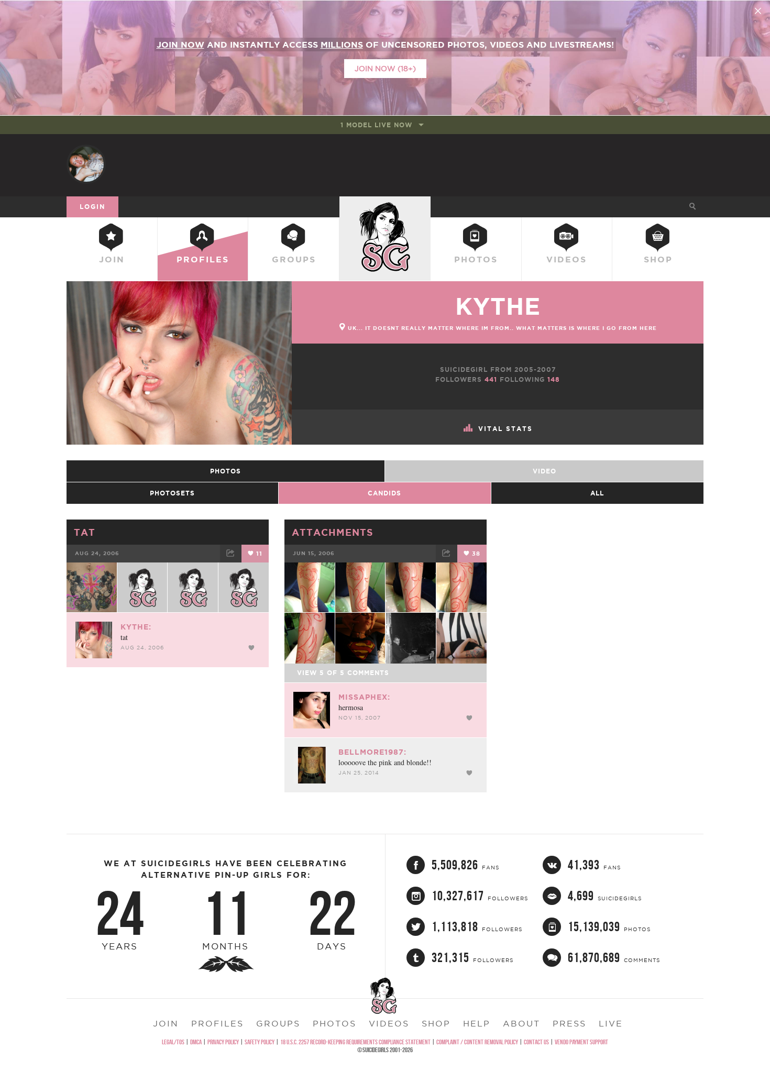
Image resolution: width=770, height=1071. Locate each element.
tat (84, 532)
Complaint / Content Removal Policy (477, 1042)
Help (476, 1023)
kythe (498, 306)
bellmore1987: (372, 752)
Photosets (172, 493)
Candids (384, 493)
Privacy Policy (223, 1042)
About (521, 1023)
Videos (566, 259)
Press (569, 1023)
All (597, 493)
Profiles (203, 259)
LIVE (611, 1023)
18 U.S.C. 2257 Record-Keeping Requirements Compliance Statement (355, 1042)
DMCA (196, 1042)
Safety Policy (259, 1042)
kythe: (135, 627)
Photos (476, 259)
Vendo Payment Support (581, 1042)
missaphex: (364, 697)
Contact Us (536, 1042)
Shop (658, 259)
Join (112, 259)
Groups (294, 259)
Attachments (332, 532)
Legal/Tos (173, 1042)
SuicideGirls (385, 206)
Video (544, 471)
